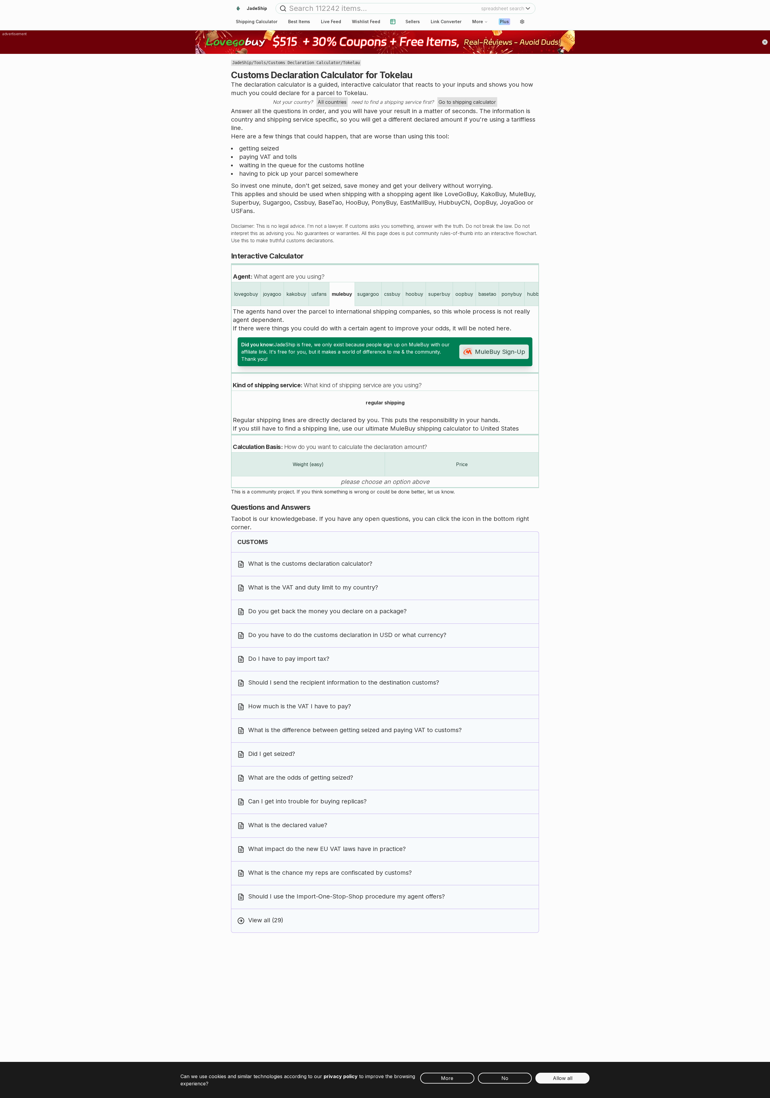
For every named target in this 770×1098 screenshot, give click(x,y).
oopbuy (464, 294)
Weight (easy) (308, 464)
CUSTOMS (252, 542)
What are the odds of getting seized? (300, 777)
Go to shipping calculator (467, 102)
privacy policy (341, 1076)
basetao (487, 294)
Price (462, 464)
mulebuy (342, 294)
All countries (332, 102)
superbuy (439, 294)
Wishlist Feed (366, 21)
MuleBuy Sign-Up (500, 351)
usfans (319, 294)
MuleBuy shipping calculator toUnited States (454, 428)
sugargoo (368, 294)
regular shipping (385, 403)
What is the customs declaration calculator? (310, 563)
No (504, 1078)
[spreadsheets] (392, 22)
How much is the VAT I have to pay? (299, 706)
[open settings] (522, 22)
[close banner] (765, 42)
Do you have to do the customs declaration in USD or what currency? (347, 635)
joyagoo (272, 294)
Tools (260, 62)
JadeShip (241, 62)
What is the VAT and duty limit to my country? (313, 587)
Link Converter (446, 21)
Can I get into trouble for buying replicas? (307, 801)
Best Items (299, 21)
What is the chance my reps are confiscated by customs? (330, 872)
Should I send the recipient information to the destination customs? (343, 682)
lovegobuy (246, 294)
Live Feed (331, 21)
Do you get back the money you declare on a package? (327, 611)
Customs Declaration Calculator (304, 62)
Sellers (412, 21)
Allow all (562, 1078)
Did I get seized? (271, 753)
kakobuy (296, 294)
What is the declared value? (287, 825)
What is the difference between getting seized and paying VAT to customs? (355, 730)
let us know (440, 492)
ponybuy (511, 294)
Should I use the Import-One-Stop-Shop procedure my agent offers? (346, 896)
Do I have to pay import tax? (288, 658)
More (477, 21)
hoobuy (414, 294)
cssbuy (392, 294)
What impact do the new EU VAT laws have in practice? (327, 848)
